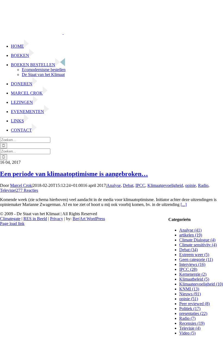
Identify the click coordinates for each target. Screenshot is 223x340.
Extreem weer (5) (194, 254)
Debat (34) (188, 249)
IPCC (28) (188, 269)
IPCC (140, 185)
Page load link (12, 223)
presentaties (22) (193, 313)
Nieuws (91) (190, 294)
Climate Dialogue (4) (197, 240)
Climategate (10, 218)
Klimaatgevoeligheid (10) (201, 284)
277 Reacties (27, 190)
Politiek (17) (189, 308)
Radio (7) (187, 318)
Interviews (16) (192, 264)
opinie (190, 185)
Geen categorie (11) (196, 259)
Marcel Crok (21, 185)
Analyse (114, 185)
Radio (203, 185)
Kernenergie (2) (192, 274)
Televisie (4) (189, 328)
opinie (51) (188, 298)
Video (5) (187, 333)
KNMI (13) (189, 289)
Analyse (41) (190, 230)
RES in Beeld (35, 218)
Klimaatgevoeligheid (165, 185)
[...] (184, 204)
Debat (128, 185)
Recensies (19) (192, 323)
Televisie (7, 190)
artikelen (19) (190, 235)
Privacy (56, 218)
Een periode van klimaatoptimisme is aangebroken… (74, 173)
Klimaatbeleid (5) (194, 279)
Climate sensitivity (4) (198, 244)
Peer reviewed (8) (194, 303)
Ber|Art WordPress (89, 218)
